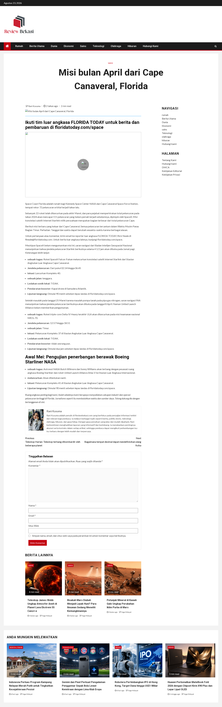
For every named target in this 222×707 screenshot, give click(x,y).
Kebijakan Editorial (172, 170)
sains (83, 46)
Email (32, 515)
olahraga (116, 46)
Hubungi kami (150, 46)
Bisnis (118, 647)
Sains (110, 63)
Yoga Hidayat (47, 616)
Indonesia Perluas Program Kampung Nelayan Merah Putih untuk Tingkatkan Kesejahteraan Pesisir (31, 686)
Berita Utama (36, 46)
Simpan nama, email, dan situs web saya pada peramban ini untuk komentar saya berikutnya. (79, 535)
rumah (19, 46)
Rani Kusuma (34, 106)
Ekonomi (69, 46)
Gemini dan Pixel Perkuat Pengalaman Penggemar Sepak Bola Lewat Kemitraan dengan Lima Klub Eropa (83, 686)
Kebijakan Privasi (171, 174)
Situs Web (33, 525)
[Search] (215, 46)
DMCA (165, 167)
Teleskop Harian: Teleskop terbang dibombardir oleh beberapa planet (52, 442)
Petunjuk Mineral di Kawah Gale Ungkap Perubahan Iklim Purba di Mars (122, 604)
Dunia (54, 46)
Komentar (34, 465)
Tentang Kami (169, 160)
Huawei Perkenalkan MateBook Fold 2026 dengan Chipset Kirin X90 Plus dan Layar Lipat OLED (190, 686)
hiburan (132, 46)
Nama (32, 505)
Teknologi (98, 46)
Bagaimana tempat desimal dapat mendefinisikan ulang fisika (112, 442)
